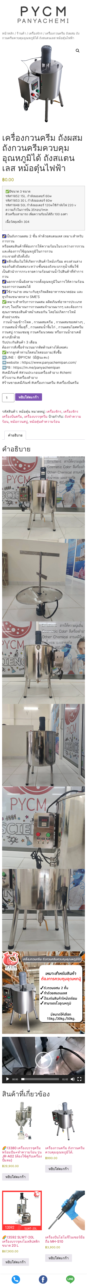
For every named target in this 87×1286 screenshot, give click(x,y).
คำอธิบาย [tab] (15, 435)
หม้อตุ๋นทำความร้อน (45, 421)
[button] (78, 51)
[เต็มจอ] (79, 1079)
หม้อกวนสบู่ (19, 421)
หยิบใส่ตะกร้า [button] (15, 1177)
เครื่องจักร (35, 33)
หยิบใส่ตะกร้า (29, 397)
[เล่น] (7, 1079)
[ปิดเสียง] (73, 1079)
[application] (43, 1060)
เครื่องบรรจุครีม (36, 416)
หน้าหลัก (8, 33)
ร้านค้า (21, 33)
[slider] (40, 1079)
